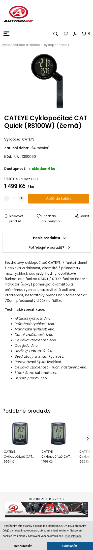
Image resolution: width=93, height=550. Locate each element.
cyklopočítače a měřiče (21, 45)
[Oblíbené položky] (66, 34)
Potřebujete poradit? (46, 247)
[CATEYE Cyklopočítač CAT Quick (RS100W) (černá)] (46, 81)
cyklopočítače (55, 45)
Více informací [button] (73, 535)
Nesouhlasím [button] (23, 546)
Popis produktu (46, 238)
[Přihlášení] (75, 34)
